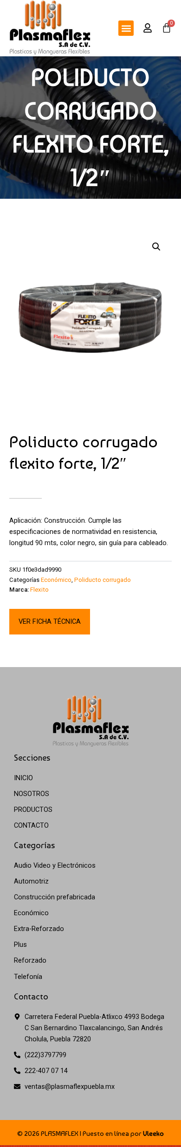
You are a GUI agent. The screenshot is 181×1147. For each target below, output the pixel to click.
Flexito (39, 589)
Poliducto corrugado (102, 579)
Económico (56, 579)
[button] (126, 28)
